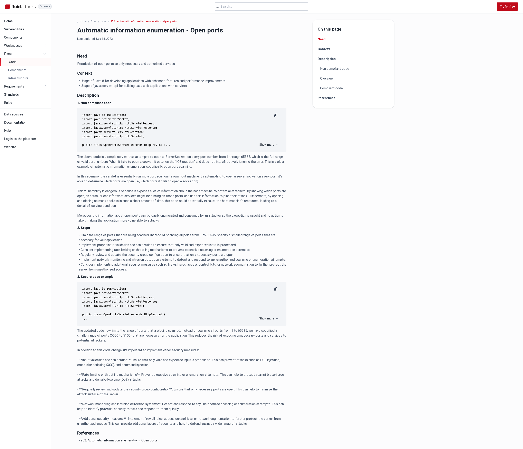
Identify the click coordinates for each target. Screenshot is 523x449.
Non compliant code (334, 69)
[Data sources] (25, 114)
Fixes (93, 21)
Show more (266, 144)
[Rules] (25, 103)
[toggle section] (45, 45)
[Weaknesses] (25, 46)
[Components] (25, 37)
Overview (326, 78)
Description (327, 59)
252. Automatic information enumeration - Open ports (119, 440)
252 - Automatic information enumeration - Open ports (144, 21)
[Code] (26, 62)
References (326, 98)
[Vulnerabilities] (25, 29)
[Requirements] (25, 86)
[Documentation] (25, 123)
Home (83, 21)
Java (103, 21)
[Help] (25, 131)
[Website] (25, 147)
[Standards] (25, 95)
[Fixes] (25, 54)
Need (321, 39)
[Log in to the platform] (25, 139)
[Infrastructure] (25, 78)
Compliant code (331, 88)
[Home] (25, 21)
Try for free (507, 6)
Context (324, 49)
